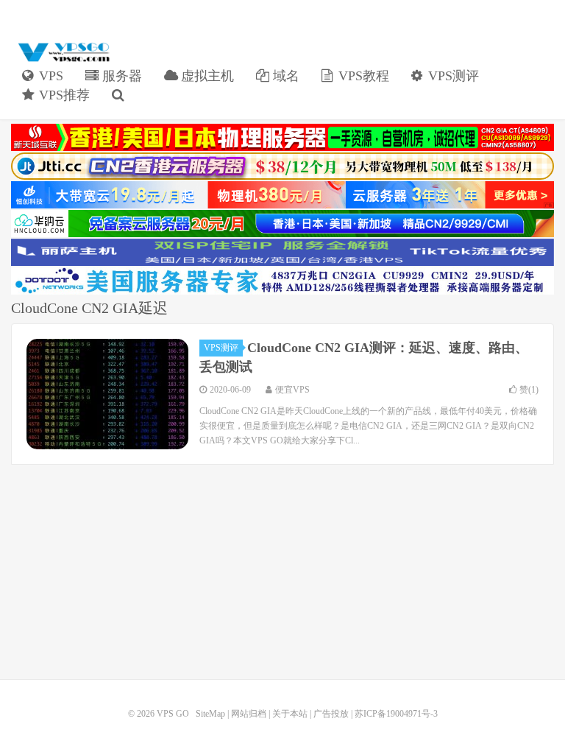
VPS (49, 76)
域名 (284, 76)
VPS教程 (362, 76)
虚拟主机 (205, 76)
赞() (529, 389)
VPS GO (62, 52)
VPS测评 (451, 76)
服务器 (120, 76)
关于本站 (290, 714)
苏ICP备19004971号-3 (396, 714)
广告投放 (331, 714)
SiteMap (210, 714)
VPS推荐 (62, 95)
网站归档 (248, 714)
